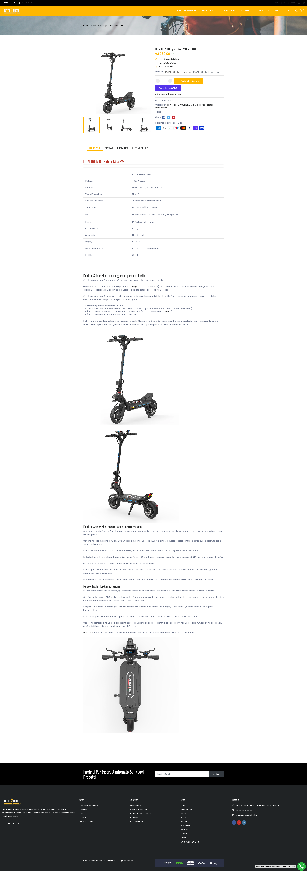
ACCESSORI (236, 10)
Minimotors (88, 632)
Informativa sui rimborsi (88, 805)
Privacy (82, 813)
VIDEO (268, 10)
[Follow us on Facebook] (164, 117)
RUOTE (212, 10)
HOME (179, 10)
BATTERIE (248, 10)
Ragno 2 (136, 286)
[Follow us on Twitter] (169, 117)
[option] (91, 125)
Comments (122, 148)
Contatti (82, 817)
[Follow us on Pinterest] (173, 117)
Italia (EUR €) (10, 2)
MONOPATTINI (190, 10)
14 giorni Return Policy (167, 63)
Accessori (134, 817)
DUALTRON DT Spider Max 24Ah (178, 72)
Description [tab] (95, 148)
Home (85, 25)
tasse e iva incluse (165, 66)
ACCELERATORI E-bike (190, 105)
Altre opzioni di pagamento (168, 94)
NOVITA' (259, 10)
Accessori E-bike (136, 821)
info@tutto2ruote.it (244, 810)
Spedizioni (83, 809)
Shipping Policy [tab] (140, 148)
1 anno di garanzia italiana (168, 59)
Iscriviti (216, 774)
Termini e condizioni (87, 821)
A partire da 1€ (172, 105)
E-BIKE (203, 10)
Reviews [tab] (109, 148)
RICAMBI (223, 10)
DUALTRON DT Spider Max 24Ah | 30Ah (175, 49)
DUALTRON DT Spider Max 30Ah (206, 72)
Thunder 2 (166, 311)
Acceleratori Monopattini (140, 813)
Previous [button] (79, 125)
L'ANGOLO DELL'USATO (283, 10)
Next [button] (155, 125)
